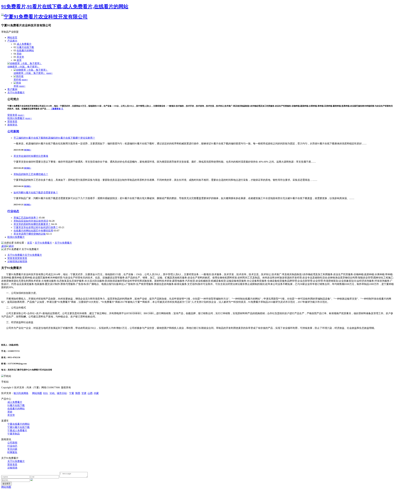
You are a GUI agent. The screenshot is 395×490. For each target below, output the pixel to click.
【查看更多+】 (57, 109)
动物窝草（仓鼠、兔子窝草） (30, 73)
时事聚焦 (12, 452)
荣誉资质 (12, 115)
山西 (90, 393)
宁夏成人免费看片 (17, 430)
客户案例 (12, 89)
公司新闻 (13, 131)
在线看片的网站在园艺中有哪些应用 (33, 230)
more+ (49, 73)
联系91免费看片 (16, 118)
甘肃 (83, 393)
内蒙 (96, 393)
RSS (45, 393)
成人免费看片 (24, 44)
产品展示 (12, 40)
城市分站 (62, 393)
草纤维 (17, 79)
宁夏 (71, 393)
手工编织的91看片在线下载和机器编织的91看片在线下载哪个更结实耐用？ (54, 138)
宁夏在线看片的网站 (18, 424)
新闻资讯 (12, 124)
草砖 (19, 53)
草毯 (16, 86)
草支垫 (20, 57)
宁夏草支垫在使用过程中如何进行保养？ (36, 227)
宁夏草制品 (13, 433)
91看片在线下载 (25, 47)
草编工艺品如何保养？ (26, 217)
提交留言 (6, 483)
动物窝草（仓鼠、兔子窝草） (23, 66)
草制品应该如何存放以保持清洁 (31, 221)
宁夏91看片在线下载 (18, 427)
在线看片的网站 (25, 50)
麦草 (19, 60)
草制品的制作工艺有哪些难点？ (31, 174)
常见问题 (12, 449)
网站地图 (37, 393)
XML (53, 393)
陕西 (77, 393)
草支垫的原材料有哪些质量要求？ (32, 224)
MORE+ (27, 150)
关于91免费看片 (16, 92)
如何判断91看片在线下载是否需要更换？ (36, 192)
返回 (3, 246)
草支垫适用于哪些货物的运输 (30, 234)
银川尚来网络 (21, 393)
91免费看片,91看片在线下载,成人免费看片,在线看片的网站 (64, 6)
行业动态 (13, 211)
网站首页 (12, 37)
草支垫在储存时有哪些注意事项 (31, 156)
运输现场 (17, 261)
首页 (29, 242)
